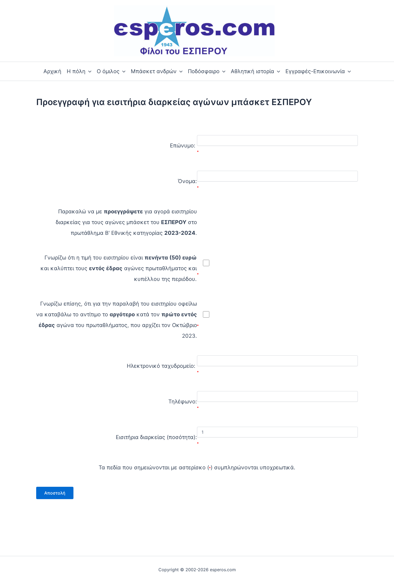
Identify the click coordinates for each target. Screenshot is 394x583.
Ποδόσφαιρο (204, 71)
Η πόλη (76, 71)
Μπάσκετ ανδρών (154, 71)
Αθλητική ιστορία (252, 71)
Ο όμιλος (108, 71)
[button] (88, 71)
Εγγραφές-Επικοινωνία (315, 71)
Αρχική (52, 71)
